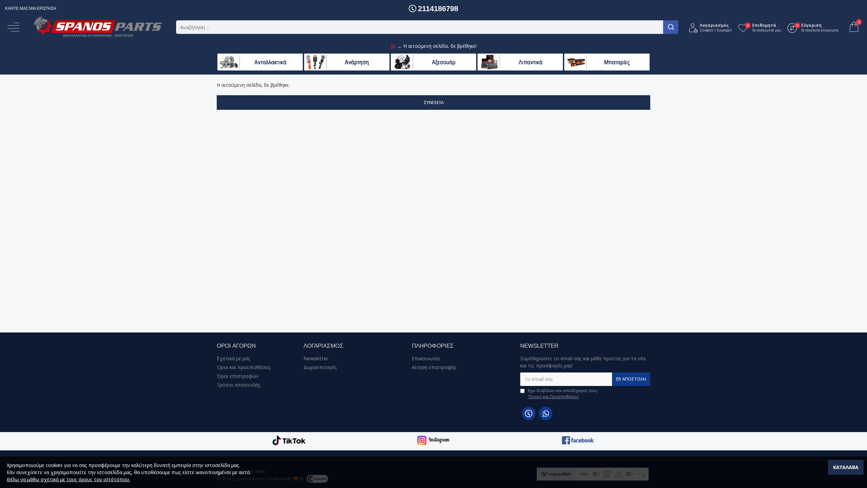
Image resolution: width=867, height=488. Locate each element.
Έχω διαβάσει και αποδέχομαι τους (562, 394)
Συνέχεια (434, 102)
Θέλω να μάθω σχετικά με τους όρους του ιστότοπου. (68, 479)
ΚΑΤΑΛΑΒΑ (846, 467)
